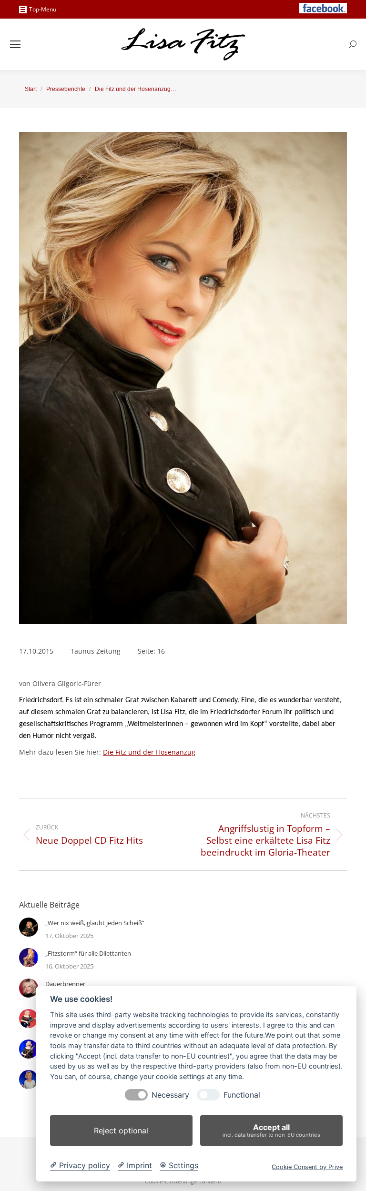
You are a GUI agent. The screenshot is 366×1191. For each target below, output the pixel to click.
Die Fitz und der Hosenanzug (149, 752)
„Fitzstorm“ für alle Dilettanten (88, 953)
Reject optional (121, 1130)
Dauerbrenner (65, 983)
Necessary (170, 1095)
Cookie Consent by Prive (307, 1167)
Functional (242, 1095)
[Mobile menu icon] (15, 44)
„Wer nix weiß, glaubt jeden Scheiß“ (94, 922)
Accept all (271, 1130)
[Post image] (28, 927)
